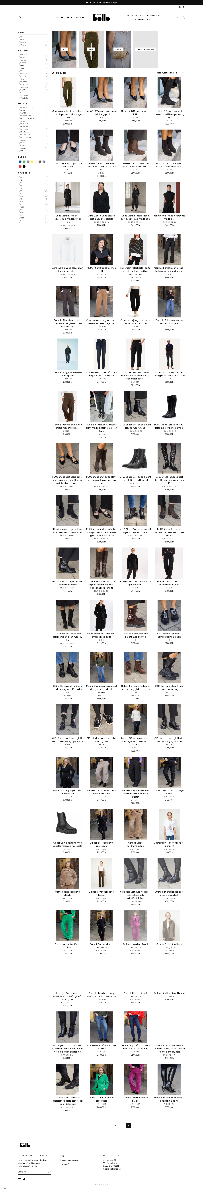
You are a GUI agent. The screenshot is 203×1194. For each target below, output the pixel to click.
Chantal (24, 151)
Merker (60, 17)
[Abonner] (49, 1172)
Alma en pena (26, 116)
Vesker (23, 42)
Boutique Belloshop (28, 137)
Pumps (23, 71)
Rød (20, 166)
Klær (22, 37)
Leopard (40, 161)
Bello (23, 121)
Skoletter (24, 82)
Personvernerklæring (69, 1160)
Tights (23, 90)
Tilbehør (24, 45)
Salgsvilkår (65, 1164)
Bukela (23, 140)
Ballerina (24, 55)
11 (122, 1125)
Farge (22, 157)
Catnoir (23, 148)
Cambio (24, 146)
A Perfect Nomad (27, 108)
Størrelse (25, 173)
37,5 (22, 212)
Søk (62, 1156)
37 (22, 210)
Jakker (23, 63)
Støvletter (24, 87)
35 (22, 202)
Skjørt (23, 79)
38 (22, 215)
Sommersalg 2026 (144, 19)
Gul (32, 161)
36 (22, 204)
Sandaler (24, 74)
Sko (22, 40)
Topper (23, 92)
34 (22, 199)
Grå (28, 161)
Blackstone (25, 132)
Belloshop (24, 127)
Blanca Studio (26, 135)
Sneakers (24, 84)
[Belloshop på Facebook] (24, 1179)
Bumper (24, 143)
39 (22, 221)
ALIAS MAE (24, 113)
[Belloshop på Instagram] (19, 1179)
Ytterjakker (24, 98)
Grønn (24, 161)
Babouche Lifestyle (28, 118)
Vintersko (24, 95)
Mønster (44, 161)
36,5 (22, 207)
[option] (101, 2)
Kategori (24, 50)
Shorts (23, 76)
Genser (23, 60)
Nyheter (80, 17)
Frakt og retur (135, 15)
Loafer (23, 68)
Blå (20, 161)
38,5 (22, 218)
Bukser (23, 57)
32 (22, 196)
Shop (69, 17)
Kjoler (23, 65)
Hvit (36, 161)
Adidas (23, 110)
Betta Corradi (25, 129)
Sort (24, 166)
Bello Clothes (25, 124)
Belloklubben (154, 15)
